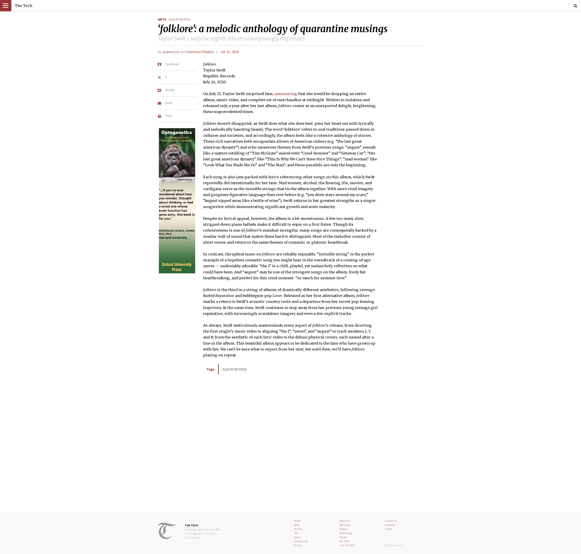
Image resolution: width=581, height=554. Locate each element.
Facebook (390, 525)
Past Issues (344, 525)
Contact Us (391, 520)
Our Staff (344, 541)
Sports (297, 537)
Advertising (345, 533)
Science (298, 545)
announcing (286, 93)
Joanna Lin (170, 51)
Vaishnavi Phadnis (200, 51)
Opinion (298, 529)
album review (179, 19)
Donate (343, 537)
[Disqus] (290, 442)
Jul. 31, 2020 (229, 51)
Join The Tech (347, 545)
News (297, 525)
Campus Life (301, 541)
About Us (344, 520)
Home (297, 520)
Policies (343, 529)
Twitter (389, 529)
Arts (162, 19)
